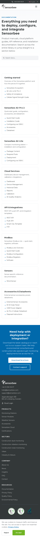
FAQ (3, 476)
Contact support (20, 367)
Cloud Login (8, 403)
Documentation (8, 489)
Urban (4, 451)
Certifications (7, 431)
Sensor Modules (8, 417)
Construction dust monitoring (13, 441)
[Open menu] (36, 6)
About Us (5, 465)
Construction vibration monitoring (14, 444)
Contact (5, 479)
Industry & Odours (8, 455)
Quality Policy (7, 496)
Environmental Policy (10, 500)
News (4, 468)
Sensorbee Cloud (8, 427)
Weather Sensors (8, 420)
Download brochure (20, 360)
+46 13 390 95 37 (19, 1)
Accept (19, 533)
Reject (6, 533)
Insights (5, 472)
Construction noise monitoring (13, 448)
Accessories (6, 424)
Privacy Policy (7, 493)
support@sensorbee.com (11, 393)
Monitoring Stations (9, 413)
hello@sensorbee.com (10, 390)
